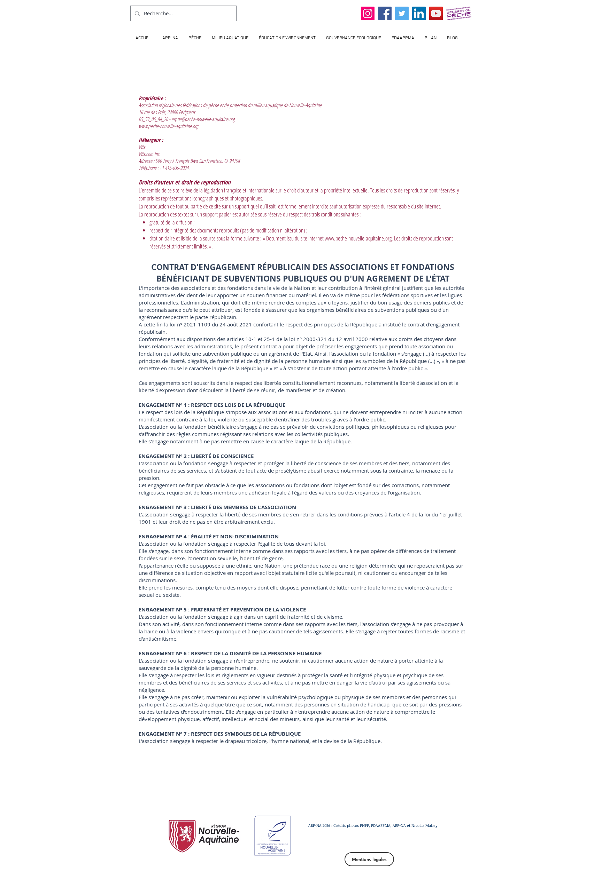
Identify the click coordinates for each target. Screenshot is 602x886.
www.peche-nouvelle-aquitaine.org (168, 125)
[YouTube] (436, 13)
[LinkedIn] (419, 13)
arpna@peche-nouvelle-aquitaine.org (202, 119)
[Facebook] (385, 13)
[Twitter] (402, 13)
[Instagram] (368, 13)
